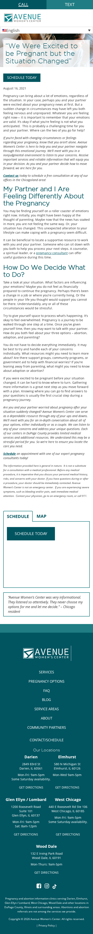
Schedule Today (22, 77)
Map (41, 516)
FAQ (46, 690)
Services (46, 672)
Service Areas (46, 709)
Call (23, 4)
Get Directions (31, 787)
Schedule (18, 516)
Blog (46, 699)
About (46, 718)
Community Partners (46, 727)
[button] (46, 30)
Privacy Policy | (47, 925)
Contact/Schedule (47, 740)
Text (70, 4)
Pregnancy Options (46, 681)
